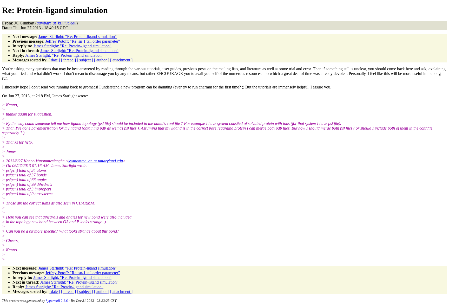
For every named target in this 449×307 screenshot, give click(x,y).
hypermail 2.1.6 (57, 301)
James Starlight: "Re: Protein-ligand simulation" (77, 36)
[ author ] (101, 60)
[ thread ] (68, 60)
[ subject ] (85, 60)
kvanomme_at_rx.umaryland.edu (95, 161)
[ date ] (54, 60)
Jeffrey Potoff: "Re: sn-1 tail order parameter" (82, 41)
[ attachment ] (121, 60)
